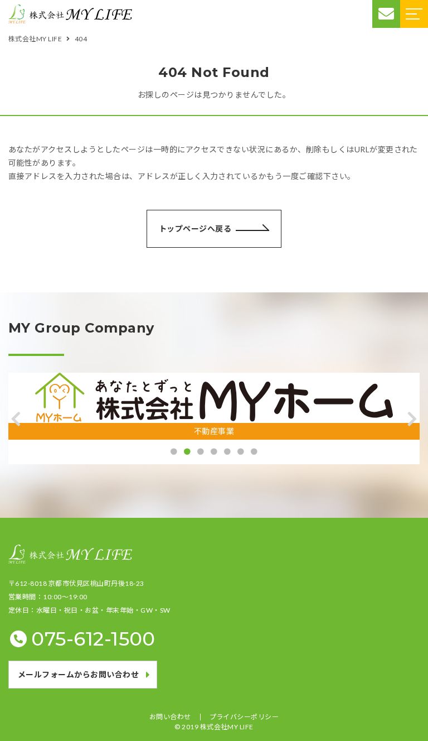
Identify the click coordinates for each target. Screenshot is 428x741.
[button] (15, 419)
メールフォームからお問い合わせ (78, 674)
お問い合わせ (170, 717)
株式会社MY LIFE (227, 727)
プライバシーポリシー (244, 717)
